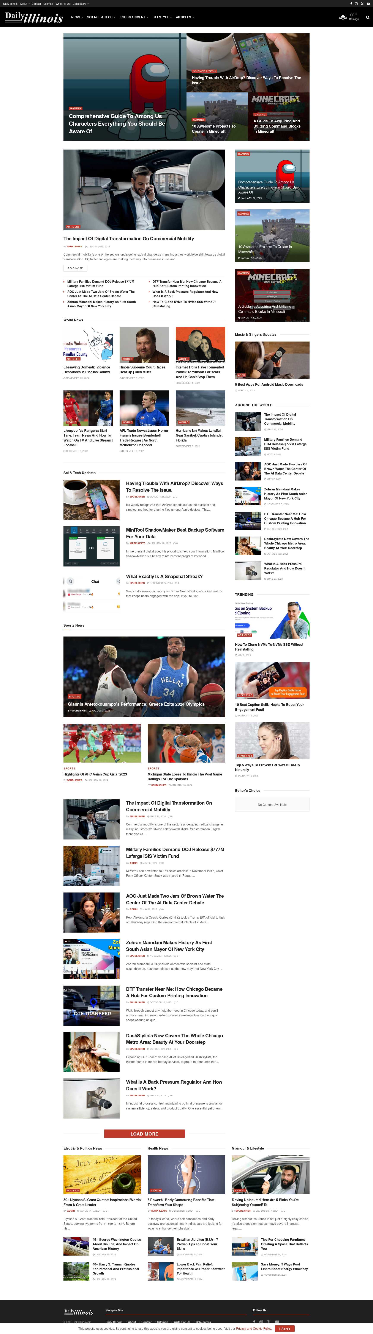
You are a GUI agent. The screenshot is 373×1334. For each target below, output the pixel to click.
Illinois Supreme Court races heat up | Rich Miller (142, 369)
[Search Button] (368, 17)
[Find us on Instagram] (356, 3)
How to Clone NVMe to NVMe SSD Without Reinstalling (269, 647)
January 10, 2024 (90, 1210)
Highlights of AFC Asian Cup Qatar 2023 (95, 774)
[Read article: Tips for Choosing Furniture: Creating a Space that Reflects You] (245, 1246)
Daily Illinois (10, 3)
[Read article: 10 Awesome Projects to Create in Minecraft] (272, 235)
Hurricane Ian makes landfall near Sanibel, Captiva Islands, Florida (199, 435)
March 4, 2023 (246, 390)
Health (156, 1190)
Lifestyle (160, 17)
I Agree (284, 1328)
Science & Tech (99, 17)
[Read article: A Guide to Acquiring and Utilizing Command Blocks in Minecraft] (272, 295)
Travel (240, 1190)
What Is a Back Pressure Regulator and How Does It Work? (174, 1085)
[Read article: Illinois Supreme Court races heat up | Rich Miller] (144, 344)
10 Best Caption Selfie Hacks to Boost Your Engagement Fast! (269, 707)
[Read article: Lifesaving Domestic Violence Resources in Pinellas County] (88, 344)
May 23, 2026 (149, 862)
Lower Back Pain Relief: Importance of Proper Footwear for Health (201, 1269)
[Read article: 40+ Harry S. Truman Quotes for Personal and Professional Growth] (76, 1271)
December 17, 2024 (266, 1210)
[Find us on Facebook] (351, 3)
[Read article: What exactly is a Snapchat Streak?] (91, 593)
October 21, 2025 (160, 1048)
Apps (241, 375)
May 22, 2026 (149, 909)
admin (134, 862)
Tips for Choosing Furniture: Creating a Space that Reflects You (284, 1244)
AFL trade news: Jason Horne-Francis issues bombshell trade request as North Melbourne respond (144, 437)
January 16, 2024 (181, 785)
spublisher (80, 139)
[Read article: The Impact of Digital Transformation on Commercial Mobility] (144, 190)
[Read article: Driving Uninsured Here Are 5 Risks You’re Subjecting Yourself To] (271, 1174)
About (23, 3)
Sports (74, 696)
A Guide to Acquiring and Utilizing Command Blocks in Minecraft (276, 126)
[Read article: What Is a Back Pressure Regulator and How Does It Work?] (91, 1098)
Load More (144, 1134)
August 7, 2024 (100, 710)
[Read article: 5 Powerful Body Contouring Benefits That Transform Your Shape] (186, 1174)
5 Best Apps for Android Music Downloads (269, 384)
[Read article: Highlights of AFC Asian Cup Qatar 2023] (102, 743)
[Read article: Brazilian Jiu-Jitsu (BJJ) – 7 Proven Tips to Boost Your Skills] (161, 1246)
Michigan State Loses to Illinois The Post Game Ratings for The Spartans (185, 776)
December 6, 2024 (182, 1210)
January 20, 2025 (204, 139)
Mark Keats (137, 543)
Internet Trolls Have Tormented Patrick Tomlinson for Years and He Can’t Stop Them (200, 372)
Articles (183, 17)
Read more (77, 268)
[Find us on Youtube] (368, 3)
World (128, 358)
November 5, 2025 (160, 955)
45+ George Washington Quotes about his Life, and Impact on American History (117, 1244)
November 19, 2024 (190, 1279)
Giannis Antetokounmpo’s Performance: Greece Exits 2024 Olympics (136, 704)
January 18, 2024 (97, 780)
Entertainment (132, 17)
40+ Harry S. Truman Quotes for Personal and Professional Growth (116, 1269)
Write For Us (63, 3)
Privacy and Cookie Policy (253, 1328)
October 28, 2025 (160, 1002)
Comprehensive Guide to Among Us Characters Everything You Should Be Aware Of (117, 123)
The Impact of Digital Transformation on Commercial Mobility (128, 238)
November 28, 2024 (77, 378)
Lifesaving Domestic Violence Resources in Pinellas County (86, 369)
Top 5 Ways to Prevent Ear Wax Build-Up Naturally (267, 767)
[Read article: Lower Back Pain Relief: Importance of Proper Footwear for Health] (161, 1271)
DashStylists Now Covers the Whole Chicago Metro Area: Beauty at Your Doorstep (174, 1038)
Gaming (75, 108)
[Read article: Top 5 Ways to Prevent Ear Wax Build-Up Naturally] (272, 741)
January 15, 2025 (247, 715)
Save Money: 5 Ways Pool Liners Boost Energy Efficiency (284, 1266)
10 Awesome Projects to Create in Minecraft (214, 128)
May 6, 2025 (244, 655)
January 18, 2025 (160, 543)
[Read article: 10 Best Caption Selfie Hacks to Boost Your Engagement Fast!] (272, 680)
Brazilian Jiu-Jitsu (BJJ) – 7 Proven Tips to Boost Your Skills (197, 1244)
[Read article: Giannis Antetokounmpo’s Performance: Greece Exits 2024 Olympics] (144, 677)
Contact (36, 3)
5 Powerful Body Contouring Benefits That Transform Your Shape (181, 1202)
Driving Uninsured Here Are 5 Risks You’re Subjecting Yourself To (265, 1202)
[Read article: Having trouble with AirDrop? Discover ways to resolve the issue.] (91, 500)
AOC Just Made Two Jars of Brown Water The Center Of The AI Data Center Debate (101, 293)
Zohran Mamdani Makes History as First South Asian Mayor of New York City (101, 304)
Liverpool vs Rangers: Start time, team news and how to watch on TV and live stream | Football (88, 437)
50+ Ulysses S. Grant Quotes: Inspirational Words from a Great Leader (102, 1202)
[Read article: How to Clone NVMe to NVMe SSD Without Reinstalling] (272, 620)
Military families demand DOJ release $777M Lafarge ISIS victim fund (100, 283)
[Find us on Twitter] (362, 3)
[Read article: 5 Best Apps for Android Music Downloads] (272, 360)
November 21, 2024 (275, 1254)
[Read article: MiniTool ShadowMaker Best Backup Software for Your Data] (91, 546)
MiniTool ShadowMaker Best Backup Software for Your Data (175, 533)
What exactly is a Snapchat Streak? (164, 576)
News (75, 17)
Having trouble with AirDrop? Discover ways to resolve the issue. (246, 80)
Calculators (79, 3)
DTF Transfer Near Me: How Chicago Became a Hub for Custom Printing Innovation (187, 283)
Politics (72, 1190)
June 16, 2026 (95, 246)
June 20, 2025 (157, 1095)
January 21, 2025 (102, 139)
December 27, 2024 (161, 583)
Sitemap (48, 3)
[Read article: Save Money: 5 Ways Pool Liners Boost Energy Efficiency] (245, 1271)
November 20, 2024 (190, 1254)
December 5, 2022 (133, 378)
